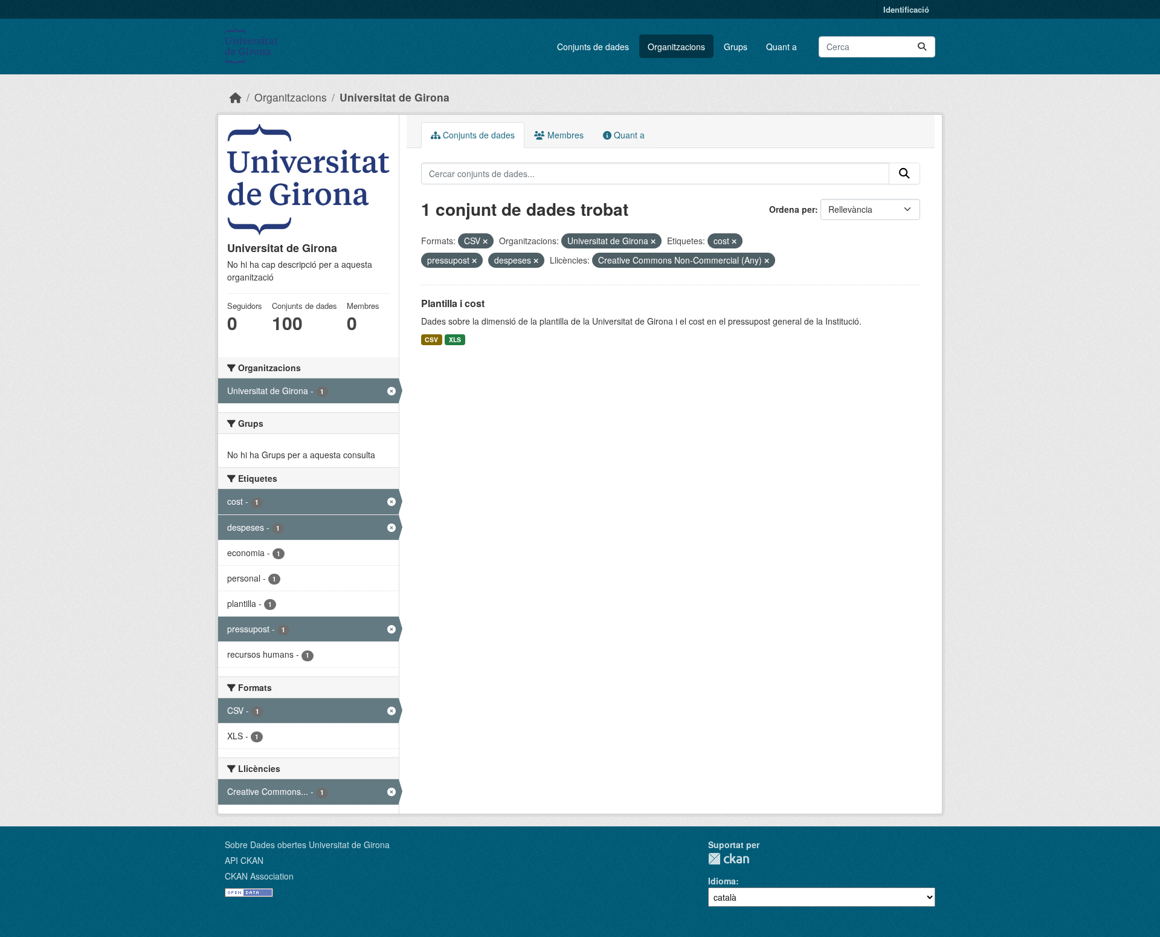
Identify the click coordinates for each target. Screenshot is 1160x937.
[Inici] (236, 97)
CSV (431, 339)
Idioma (722, 881)
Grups (735, 47)
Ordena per (792, 209)
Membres (564, 135)
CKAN (728, 858)
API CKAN (244, 860)
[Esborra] (485, 241)
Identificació (906, 9)
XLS (455, 339)
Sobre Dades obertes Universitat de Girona (307, 844)
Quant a (781, 47)
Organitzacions (676, 47)
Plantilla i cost (453, 303)
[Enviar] (922, 46)
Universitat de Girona (395, 97)
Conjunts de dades (593, 47)
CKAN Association (259, 876)
